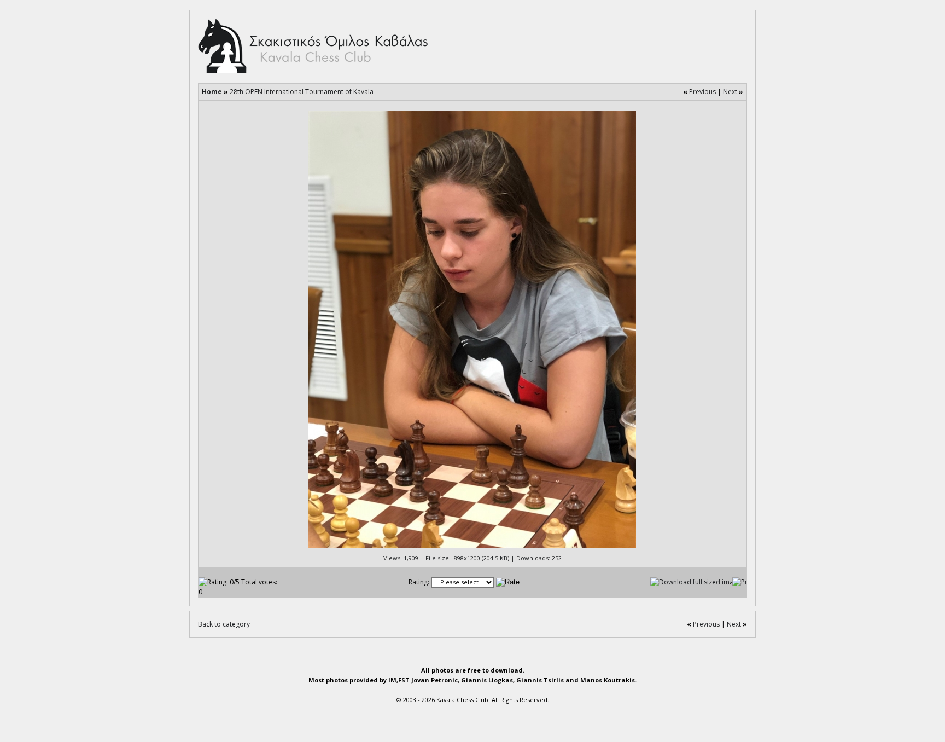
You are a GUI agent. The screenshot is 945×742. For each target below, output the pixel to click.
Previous (702, 91)
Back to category (224, 624)
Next (730, 91)
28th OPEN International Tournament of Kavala (302, 91)
